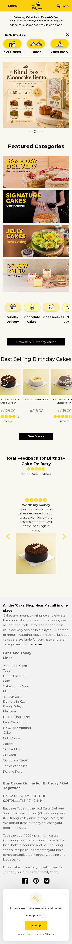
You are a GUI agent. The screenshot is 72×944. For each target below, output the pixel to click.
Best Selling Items (16, 717)
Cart (65, 6)
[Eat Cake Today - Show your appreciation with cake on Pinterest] (36, 882)
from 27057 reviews (36, 474)
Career (8, 744)
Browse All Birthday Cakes (36, 342)
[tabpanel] (12, 315)
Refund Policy (13, 771)
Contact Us (11, 749)
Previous (5, 95)
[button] (9, 536)
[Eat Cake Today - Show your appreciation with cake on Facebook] (25, 882)
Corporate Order (15, 760)
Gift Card (9, 755)
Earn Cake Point (15, 722)
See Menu (36, 436)
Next (66, 95)
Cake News (11, 738)
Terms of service (15, 766)
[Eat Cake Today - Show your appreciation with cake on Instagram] (47, 882)
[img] (36, 469)
